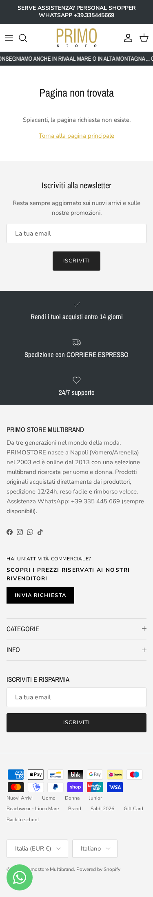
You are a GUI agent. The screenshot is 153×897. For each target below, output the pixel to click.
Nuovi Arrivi (20, 798)
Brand (74, 808)
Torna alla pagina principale (76, 136)
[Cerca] (27, 38)
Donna (72, 798)
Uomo (48, 798)
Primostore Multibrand (49, 869)
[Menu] (9, 38)
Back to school (23, 819)
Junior (95, 798)
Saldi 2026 (102, 808)
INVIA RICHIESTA (40, 595)
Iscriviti (76, 260)
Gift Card (133, 808)
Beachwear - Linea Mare (33, 808)
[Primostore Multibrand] (76, 38)
